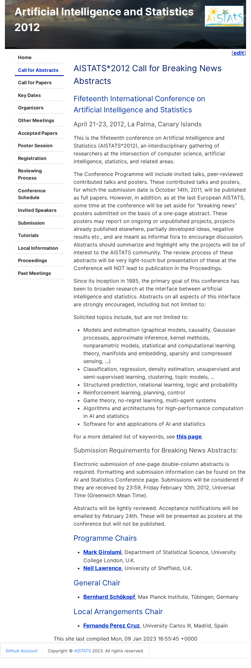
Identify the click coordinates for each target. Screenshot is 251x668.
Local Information (38, 248)
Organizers (30, 107)
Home (25, 57)
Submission (31, 223)
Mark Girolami (102, 552)
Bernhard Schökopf (109, 597)
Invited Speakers (37, 210)
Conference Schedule (32, 194)
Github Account (22, 650)
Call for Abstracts (38, 70)
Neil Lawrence (102, 568)
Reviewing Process (30, 174)
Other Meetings (36, 120)
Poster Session (35, 145)
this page (189, 436)
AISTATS (82, 650)
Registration (32, 158)
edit (238, 53)
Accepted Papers (38, 133)
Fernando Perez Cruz (111, 625)
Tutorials (28, 235)
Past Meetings (34, 273)
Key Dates (29, 95)
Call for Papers (35, 82)
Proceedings (32, 260)
